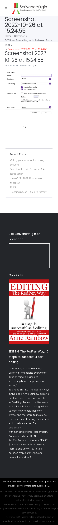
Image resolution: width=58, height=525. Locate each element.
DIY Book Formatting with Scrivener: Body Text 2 (28, 42)
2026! (13, 187)
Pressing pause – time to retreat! (28, 192)
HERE (46, 486)
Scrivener (19, 36)
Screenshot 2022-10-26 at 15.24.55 (26, 56)
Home (8, 36)
